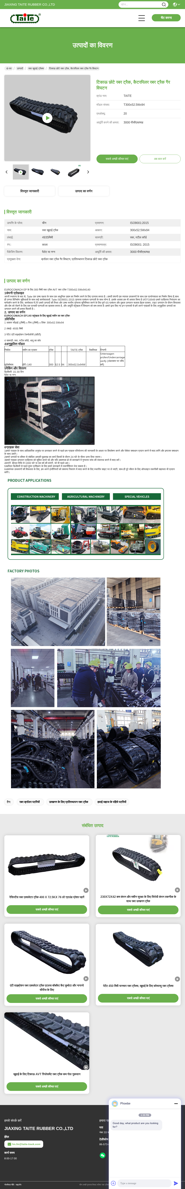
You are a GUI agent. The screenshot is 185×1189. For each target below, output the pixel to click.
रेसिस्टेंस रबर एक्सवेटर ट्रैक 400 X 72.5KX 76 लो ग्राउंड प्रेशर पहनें (46, 897)
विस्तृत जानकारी (29, 191)
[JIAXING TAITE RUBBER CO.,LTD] (24, 18)
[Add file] (113, 1183)
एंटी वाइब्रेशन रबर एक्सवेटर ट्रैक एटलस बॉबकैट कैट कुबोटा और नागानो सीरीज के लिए (47, 987)
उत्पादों (20, 68)
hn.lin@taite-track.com (26, 1144)
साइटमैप (18, 1185)
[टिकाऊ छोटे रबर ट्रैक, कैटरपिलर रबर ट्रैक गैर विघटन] (47, 118)
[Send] (176, 1183)
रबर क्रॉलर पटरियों (30, 801)
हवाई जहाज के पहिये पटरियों (112, 801)
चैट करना (166, 18)
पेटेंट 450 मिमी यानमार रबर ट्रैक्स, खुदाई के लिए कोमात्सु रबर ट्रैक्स (138, 985)
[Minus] (176, 1103)
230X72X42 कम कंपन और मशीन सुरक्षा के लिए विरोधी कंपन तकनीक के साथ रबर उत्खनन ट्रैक (138, 899)
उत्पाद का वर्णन (83, 191)
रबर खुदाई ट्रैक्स (36, 68)
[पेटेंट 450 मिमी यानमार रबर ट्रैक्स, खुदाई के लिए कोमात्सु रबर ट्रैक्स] (138, 953)
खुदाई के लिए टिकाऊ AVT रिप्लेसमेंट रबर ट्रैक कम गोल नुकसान (46, 1074)
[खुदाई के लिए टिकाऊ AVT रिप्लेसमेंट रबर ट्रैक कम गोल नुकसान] (46, 1041)
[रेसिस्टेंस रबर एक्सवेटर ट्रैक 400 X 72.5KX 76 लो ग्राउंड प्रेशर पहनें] (46, 864)
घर (10, 68)
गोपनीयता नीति (9, 1185)
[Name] (164, 4)
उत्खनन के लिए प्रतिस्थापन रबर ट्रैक (68, 801)
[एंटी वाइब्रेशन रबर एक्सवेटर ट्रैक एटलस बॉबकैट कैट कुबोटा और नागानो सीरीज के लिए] (46, 952)
